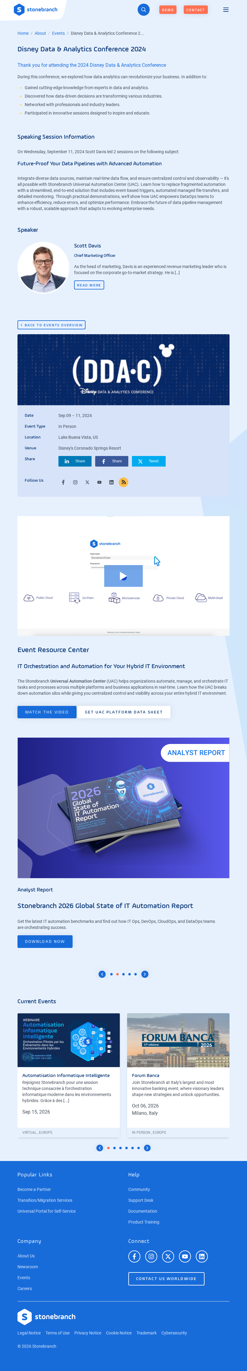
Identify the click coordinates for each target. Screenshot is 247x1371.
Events (58, 33)
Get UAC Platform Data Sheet (124, 712)
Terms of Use (57, 1333)
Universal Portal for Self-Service (46, 1211)
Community (139, 1189)
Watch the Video (47, 712)
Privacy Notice (87, 1333)
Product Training (143, 1222)
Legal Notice (29, 1333)
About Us (26, 1255)
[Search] (144, 10)
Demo (168, 10)
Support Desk (140, 1200)
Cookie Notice (119, 1333)
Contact (195, 10)
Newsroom (27, 1266)
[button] (75, 461)
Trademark (146, 1333)
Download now (45, 941)
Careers (24, 1288)
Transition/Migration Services (44, 1200)
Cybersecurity (174, 1333)
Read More (89, 285)
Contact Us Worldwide (166, 1279)
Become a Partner (34, 1189)
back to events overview (54, 325)
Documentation (142, 1211)
